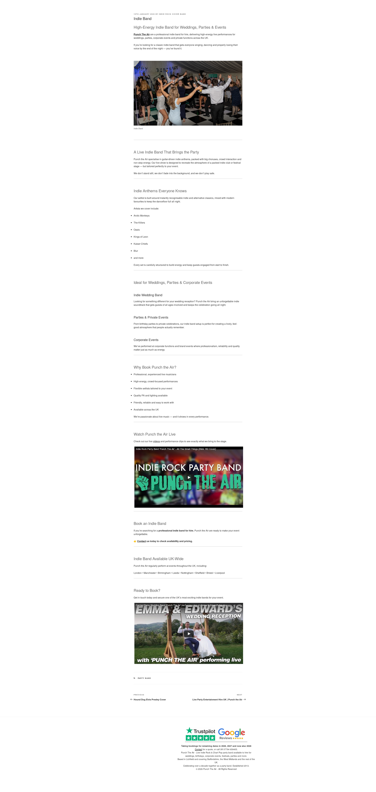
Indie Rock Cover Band (172, 14)
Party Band (144, 678)
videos (156, 441)
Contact (141, 541)
